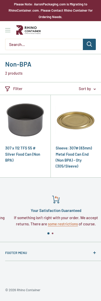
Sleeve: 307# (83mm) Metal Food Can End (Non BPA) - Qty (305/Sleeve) (74, 157)
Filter (18, 88)
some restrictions (59, 223)
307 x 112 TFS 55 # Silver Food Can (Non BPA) (22, 154)
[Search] (89, 44)
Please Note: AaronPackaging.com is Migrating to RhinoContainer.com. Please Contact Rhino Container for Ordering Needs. (51, 10)
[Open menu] (7, 30)
